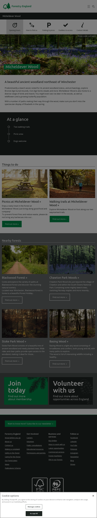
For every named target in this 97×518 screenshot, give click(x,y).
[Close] (93, 495)
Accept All (34, 513)
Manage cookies (34, 507)
